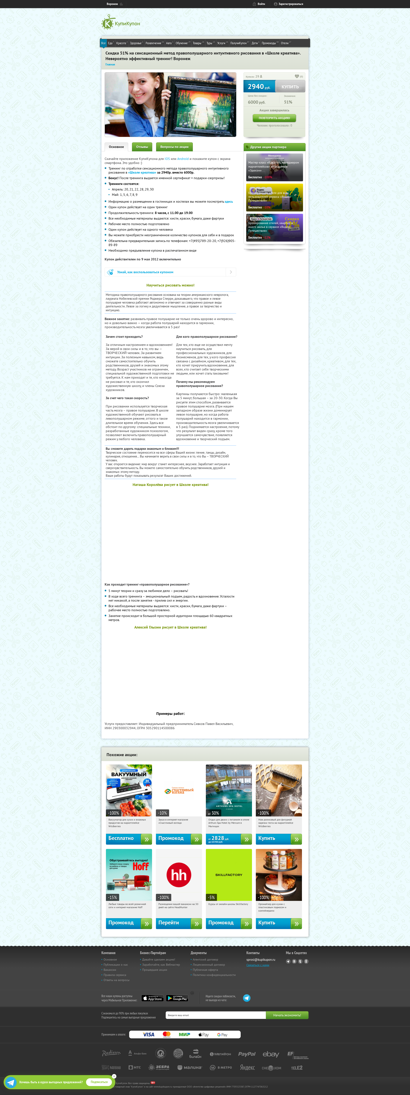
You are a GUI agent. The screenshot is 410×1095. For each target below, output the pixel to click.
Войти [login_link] (261, 4)
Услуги (222, 43)
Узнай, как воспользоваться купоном (145, 272)
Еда (111, 43)
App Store (152, 998)
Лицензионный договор (209, 965)
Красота (122, 43)
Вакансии (110, 970)
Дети (255, 43)
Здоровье (136, 43)
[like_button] (297, 77)
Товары (198, 43)
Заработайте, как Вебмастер (161, 965)
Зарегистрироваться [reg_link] (291, 4)
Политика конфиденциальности (214, 975)
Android (183, 158)
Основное (116, 147)
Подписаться (99, 1082)
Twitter (300, 961)
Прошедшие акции (154, 970)
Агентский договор (205, 959)
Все (103, 43)
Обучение (183, 43)
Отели (286, 43)
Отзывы (142, 147)
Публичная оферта (205, 970)
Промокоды (270, 43)
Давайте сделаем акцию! (158, 959)
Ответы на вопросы (116, 980)
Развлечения (155, 43)
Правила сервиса (115, 975)
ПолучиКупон (239, 43)
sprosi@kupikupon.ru (260, 960)
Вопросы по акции (174, 147)
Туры (210, 43)
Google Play (177, 998)
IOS (168, 158)
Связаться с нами (257, 965)
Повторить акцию (274, 118)
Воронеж (112, 4)
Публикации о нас (116, 965)
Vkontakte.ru (294, 961)
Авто (169, 43)
